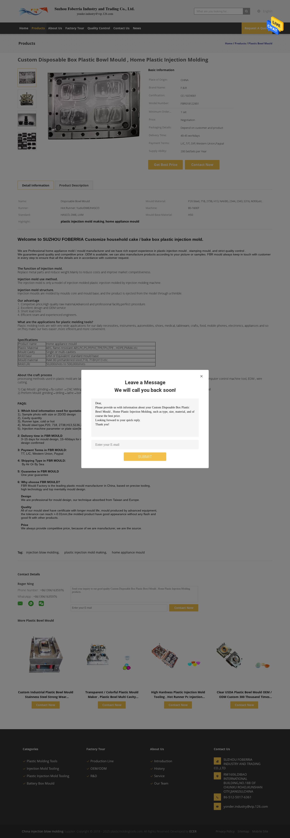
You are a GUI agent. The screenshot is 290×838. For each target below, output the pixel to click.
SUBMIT (145, 456)
